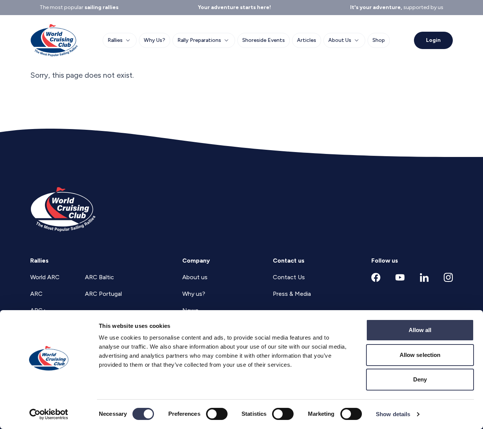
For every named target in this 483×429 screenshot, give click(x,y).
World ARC (45, 277)
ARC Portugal (103, 293)
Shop (378, 40)
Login (433, 40)
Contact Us (289, 277)
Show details (393, 414)
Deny (420, 379)
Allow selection (420, 355)
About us (195, 277)
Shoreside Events (263, 40)
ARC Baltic (99, 277)
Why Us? (154, 40)
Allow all (420, 330)
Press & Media (292, 293)
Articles (306, 40)
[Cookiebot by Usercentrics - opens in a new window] (49, 414)
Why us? (193, 293)
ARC (36, 293)
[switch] (217, 414)
